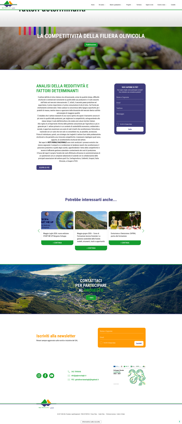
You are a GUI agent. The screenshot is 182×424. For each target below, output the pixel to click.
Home (92, 5)
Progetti (128, 5)
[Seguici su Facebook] (45, 375)
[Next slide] (143, 230)
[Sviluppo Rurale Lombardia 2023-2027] (130, 376)
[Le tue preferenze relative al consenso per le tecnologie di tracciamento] (179, 421)
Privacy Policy (128, 124)
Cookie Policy (101, 414)
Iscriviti (139, 343)
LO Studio (122, 414)
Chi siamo (101, 5)
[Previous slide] (38, 230)
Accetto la (126, 124)
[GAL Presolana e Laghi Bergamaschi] (8, 5)
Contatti (173, 5)
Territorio (139, 5)
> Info (91, 298)
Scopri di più (44, 168)
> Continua (57, 243)
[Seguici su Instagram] (38, 375)
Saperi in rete (149, 5)
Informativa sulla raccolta (91, 422)
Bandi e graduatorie (115, 5)
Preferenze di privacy (111, 414)
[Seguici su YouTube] (51, 375)
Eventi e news (161, 5)
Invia (130, 129)
